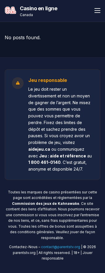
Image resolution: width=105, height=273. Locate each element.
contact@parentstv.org (60, 247)
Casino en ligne (38, 8)
